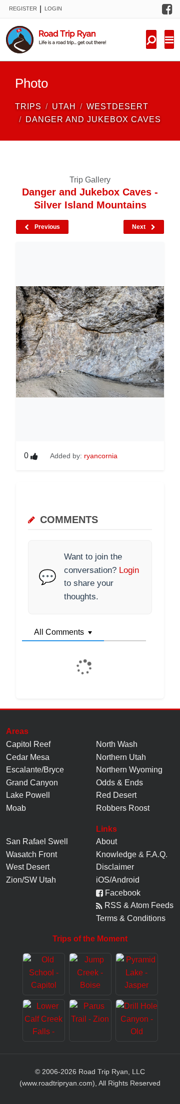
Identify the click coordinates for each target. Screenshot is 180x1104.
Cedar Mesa (28, 757)
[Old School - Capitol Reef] (43, 974)
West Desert (28, 867)
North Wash (117, 744)
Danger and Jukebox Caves (93, 119)
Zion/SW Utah (31, 880)
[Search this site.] (151, 39)
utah (64, 106)
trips (28, 106)
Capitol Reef (28, 744)
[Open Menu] (169, 39)
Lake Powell (28, 795)
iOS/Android (118, 880)
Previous (46, 226)
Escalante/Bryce (35, 769)
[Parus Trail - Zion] (90, 1020)
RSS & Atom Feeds (138, 905)
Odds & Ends (119, 782)
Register (23, 8)
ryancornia (101, 456)
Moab (16, 808)
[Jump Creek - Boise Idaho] (90, 974)
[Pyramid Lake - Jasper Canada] (137, 974)
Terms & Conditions (131, 918)
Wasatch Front (31, 854)
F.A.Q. (157, 854)
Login (53, 8)
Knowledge (116, 854)
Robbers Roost (123, 808)
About (106, 841)
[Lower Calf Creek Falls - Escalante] (43, 1020)
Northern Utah (121, 757)
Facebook (121, 893)
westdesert (117, 106)
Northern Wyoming (129, 769)
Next (139, 226)
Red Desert (116, 795)
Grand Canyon (32, 782)
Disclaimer (115, 867)
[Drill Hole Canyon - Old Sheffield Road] (137, 1020)
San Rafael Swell (37, 841)
